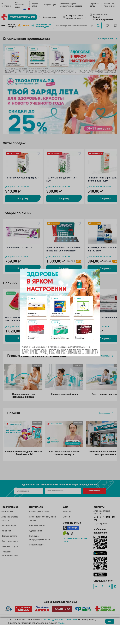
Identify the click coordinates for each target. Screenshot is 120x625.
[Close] (97, 272)
